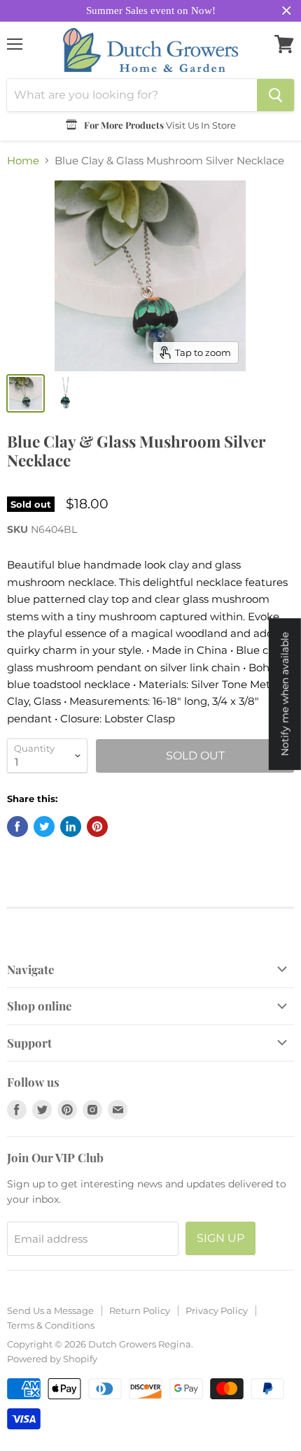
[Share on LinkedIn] (70, 826)
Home (23, 160)
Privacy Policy (217, 1310)
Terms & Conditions (50, 1325)
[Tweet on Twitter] (44, 826)
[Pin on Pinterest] (97, 826)
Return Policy (139, 1310)
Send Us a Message (50, 1310)
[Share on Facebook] (17, 826)
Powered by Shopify (52, 1358)
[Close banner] (287, 11)
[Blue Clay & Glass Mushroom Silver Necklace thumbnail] (25, 393)
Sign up (220, 1238)
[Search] (275, 95)
